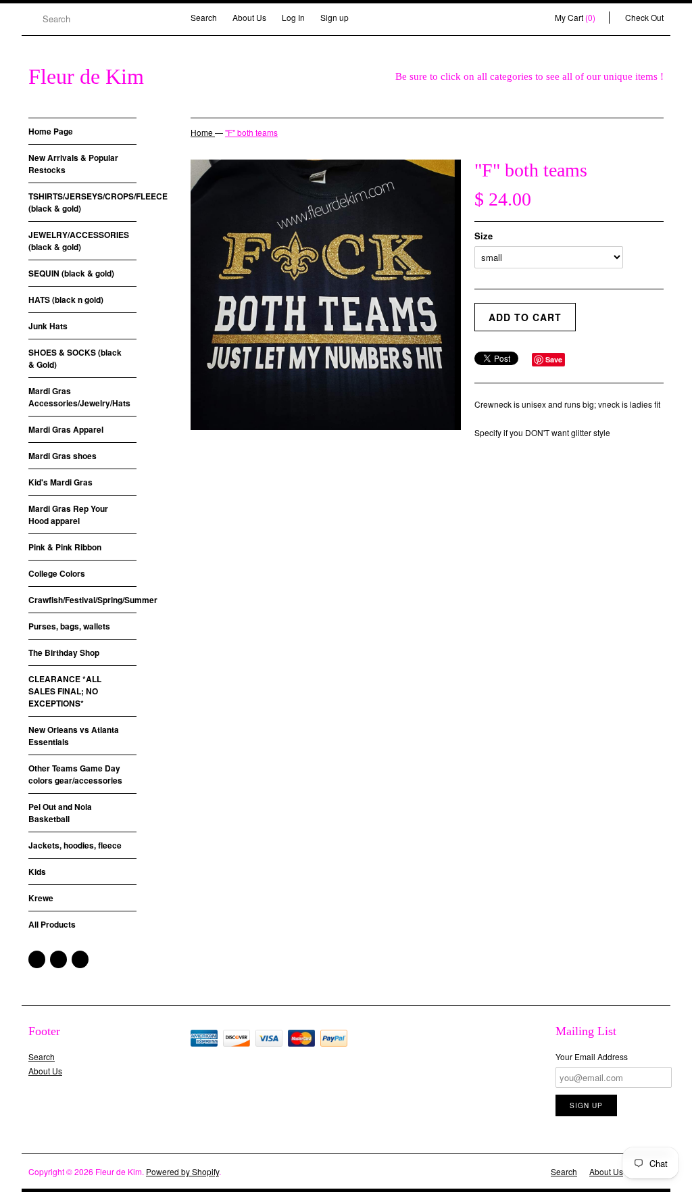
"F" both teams (251, 132)
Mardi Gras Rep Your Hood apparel (68, 514)
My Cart (575, 17)
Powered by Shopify (182, 1171)
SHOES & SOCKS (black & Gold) (75, 358)
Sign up (334, 17)
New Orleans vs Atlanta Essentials (73, 735)
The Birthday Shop (63, 652)
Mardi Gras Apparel (65, 429)
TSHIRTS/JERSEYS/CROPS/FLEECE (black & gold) (82, 202)
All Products (52, 924)
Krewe (40, 898)
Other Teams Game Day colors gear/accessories (75, 774)
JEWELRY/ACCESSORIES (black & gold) (78, 241)
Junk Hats (48, 326)
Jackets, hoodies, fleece (75, 845)
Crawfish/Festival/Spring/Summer (82, 600)
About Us (249, 17)
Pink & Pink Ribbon (64, 547)
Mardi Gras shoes (62, 456)
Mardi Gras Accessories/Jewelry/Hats (79, 397)
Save (553, 359)
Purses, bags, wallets (69, 626)
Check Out (644, 17)
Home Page (50, 131)
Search (204, 17)
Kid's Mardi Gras (60, 482)
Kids (37, 871)
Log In (293, 17)
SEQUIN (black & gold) (71, 273)
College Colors (56, 573)
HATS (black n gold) (65, 299)
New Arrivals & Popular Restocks (73, 163)
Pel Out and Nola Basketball (60, 813)
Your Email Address (591, 1056)
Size (483, 235)
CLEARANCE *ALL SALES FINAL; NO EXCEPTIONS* (64, 691)
